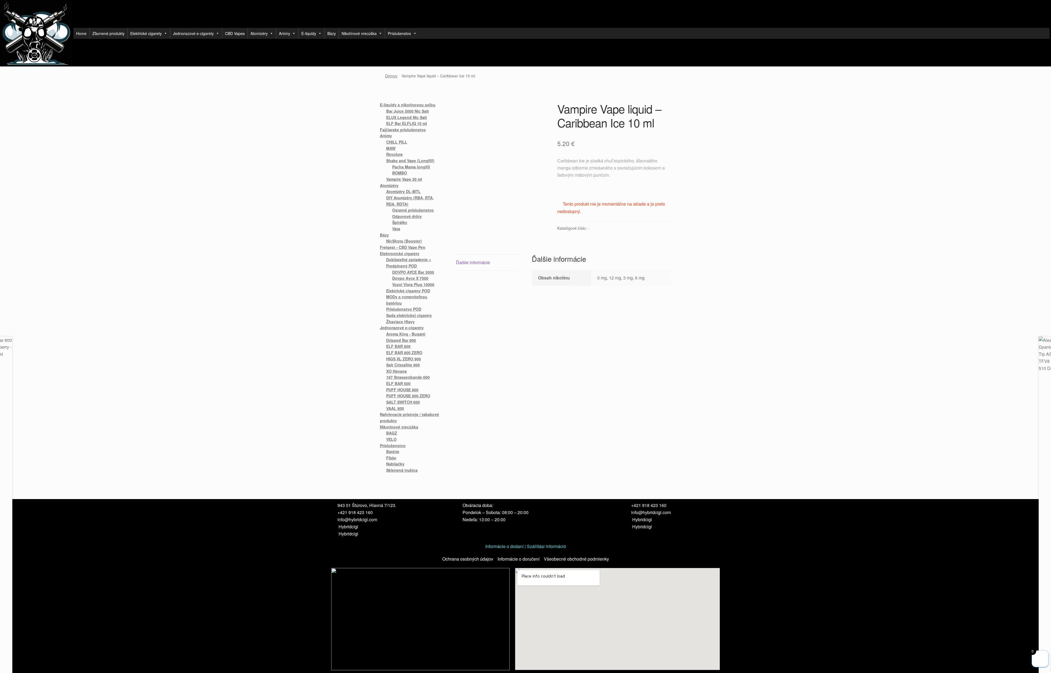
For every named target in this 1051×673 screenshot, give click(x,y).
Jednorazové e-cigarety (193, 33)
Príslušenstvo (399, 33)
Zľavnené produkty (108, 33)
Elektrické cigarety (146, 33)
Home (81, 33)
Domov (391, 75)
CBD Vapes (235, 33)
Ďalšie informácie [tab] (473, 262)
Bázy (331, 33)
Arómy (284, 33)
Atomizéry (259, 33)
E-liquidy (308, 33)
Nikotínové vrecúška (359, 33)
